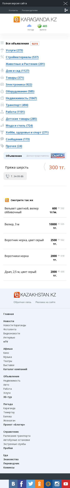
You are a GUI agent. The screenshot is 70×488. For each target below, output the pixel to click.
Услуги (7, 392)
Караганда (9, 408)
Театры (7, 361)
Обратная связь (22, 302)
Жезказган (9, 420)
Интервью (9, 337)
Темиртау (9, 412)
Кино (6, 352)
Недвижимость (11, 380)
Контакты (13, 10)
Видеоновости (11, 333)
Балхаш (7, 416)
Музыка (7, 357)
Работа (7, 388)
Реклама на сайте (45, 302)
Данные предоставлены (38, 155)
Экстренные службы (14, 444)
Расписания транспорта (16, 435)
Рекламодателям (30, 10)
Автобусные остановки (16, 439)
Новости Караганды (14, 325)
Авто (6, 384)
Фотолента (9, 329)
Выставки (8, 365)
